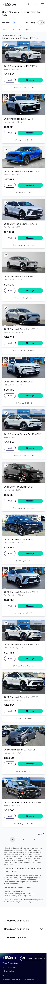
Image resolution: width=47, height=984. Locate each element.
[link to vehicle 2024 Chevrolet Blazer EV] (23, 157)
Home (5, 30)
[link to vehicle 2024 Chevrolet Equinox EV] (23, 367)
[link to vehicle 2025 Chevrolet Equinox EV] (23, 104)
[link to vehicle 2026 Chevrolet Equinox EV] (23, 420)
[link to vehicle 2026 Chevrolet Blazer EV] (23, 52)
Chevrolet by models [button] (16, 920)
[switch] (41, 22)
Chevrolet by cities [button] (15, 937)
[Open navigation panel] (42, 4)
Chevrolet (28, 30)
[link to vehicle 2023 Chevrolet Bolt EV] (23, 735)
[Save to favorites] (6, 45)
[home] (15, 4)
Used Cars (16, 30)
